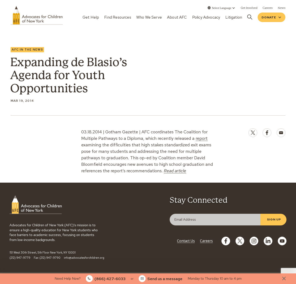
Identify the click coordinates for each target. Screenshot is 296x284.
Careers (206, 240)
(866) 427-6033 (109, 278)
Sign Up (274, 219)
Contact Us (186, 240)
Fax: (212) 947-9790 (47, 258)
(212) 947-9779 (20, 258)
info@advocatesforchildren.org (84, 258)
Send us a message (164, 278)
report (202, 138)
